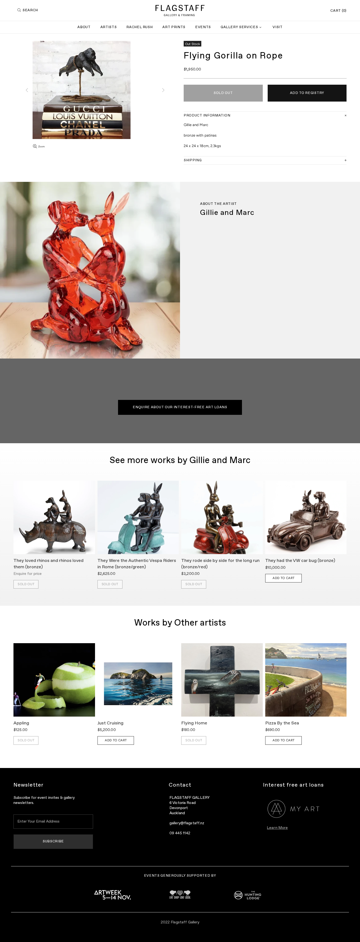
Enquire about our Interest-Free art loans (180, 407)
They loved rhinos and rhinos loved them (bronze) (48, 563)
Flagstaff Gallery (180, 10)
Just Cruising (110, 723)
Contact (180, 785)
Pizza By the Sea (282, 723)
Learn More (277, 828)
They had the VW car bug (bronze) (300, 560)
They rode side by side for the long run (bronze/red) (220, 563)
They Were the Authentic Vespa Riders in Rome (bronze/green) (136, 563)
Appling (21, 723)
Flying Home (194, 723)
